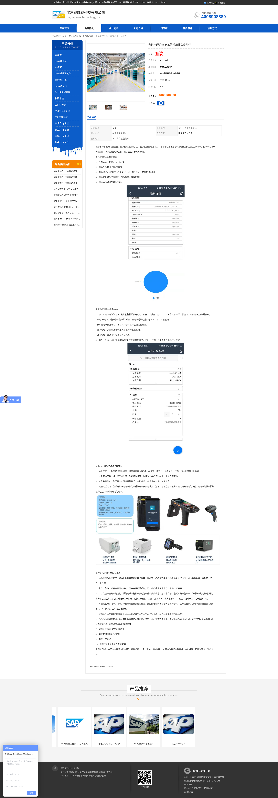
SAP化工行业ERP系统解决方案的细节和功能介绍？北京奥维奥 (67, 171)
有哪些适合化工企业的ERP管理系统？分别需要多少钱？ (67, 195)
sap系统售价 (207, 744)
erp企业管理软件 (63, 73)
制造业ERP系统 (62, 111)
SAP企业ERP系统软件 (103, 744)
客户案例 (187, 28)
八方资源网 (75, 776)
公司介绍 (138, 28)
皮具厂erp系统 (62, 123)
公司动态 (163, 28)
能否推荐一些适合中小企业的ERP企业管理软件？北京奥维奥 (67, 219)
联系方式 (212, 28)
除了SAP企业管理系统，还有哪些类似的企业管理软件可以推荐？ (67, 213)
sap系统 (58, 55)
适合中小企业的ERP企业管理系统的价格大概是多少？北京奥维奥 (67, 207)
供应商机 (89, 28)
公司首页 (64, 28)
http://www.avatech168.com (101, 667)
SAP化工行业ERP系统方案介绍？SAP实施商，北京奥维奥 (67, 201)
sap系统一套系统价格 (173, 744)
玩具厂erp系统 (62, 142)
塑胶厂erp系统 (62, 136)
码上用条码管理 (86, 36)
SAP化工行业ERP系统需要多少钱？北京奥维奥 (67, 177)
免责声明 (84, 776)
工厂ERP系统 (61, 117)
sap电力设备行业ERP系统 (68, 744)
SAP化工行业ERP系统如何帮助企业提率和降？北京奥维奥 (67, 183)
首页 (64, 36)
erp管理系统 (61, 61)
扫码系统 (59, 98)
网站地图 (102, 776)
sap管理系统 (61, 86)
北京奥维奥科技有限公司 (90, 772)
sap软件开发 (61, 80)
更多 (79, 164)
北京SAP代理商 (138, 744)
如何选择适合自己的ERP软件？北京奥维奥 (67, 225)
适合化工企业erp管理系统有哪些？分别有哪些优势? (67, 189)
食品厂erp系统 (62, 130)
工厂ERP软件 (61, 105)
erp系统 (58, 67)
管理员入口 (93, 776)
